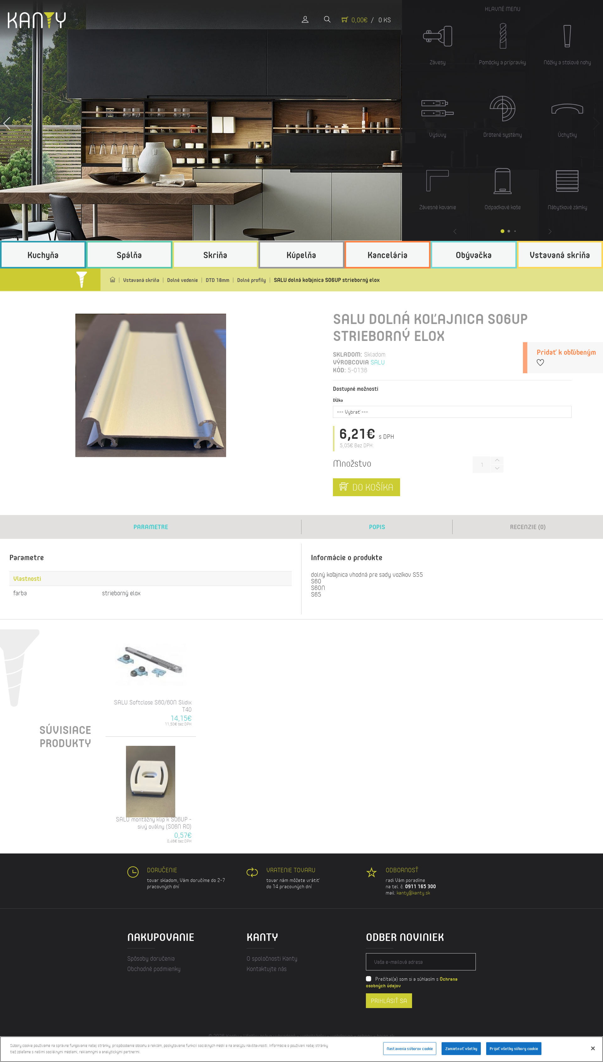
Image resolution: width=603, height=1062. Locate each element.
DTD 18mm (217, 280)
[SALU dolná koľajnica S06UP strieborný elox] (150, 385)
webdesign (341, 1036)
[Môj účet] (305, 20)
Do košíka (372, 486)
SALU (378, 362)
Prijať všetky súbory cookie (514, 1048)
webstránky (313, 1036)
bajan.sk (385, 1036)
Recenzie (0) (528, 526)
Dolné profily (251, 280)
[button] (7, 120)
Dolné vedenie (182, 280)
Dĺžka (338, 400)
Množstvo (352, 463)
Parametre (150, 526)
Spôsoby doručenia (151, 958)
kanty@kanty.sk (413, 892)
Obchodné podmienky (154, 968)
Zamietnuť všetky (461, 1048)
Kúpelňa (301, 254)
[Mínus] (496, 469)
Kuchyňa (43, 254)
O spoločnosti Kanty (272, 958)
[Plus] (496, 460)
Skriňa (215, 254)
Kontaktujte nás (267, 968)
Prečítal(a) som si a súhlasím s (412, 982)
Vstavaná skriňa (560, 254)
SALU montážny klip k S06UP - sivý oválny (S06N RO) (154, 823)
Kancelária (387, 254)
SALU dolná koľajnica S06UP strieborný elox (327, 280)
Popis (377, 526)
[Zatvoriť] (593, 1048)
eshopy (364, 1036)
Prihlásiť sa (389, 1000)
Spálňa (129, 254)
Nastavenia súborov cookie (410, 1048)
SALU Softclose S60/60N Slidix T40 (153, 706)
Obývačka (474, 254)
